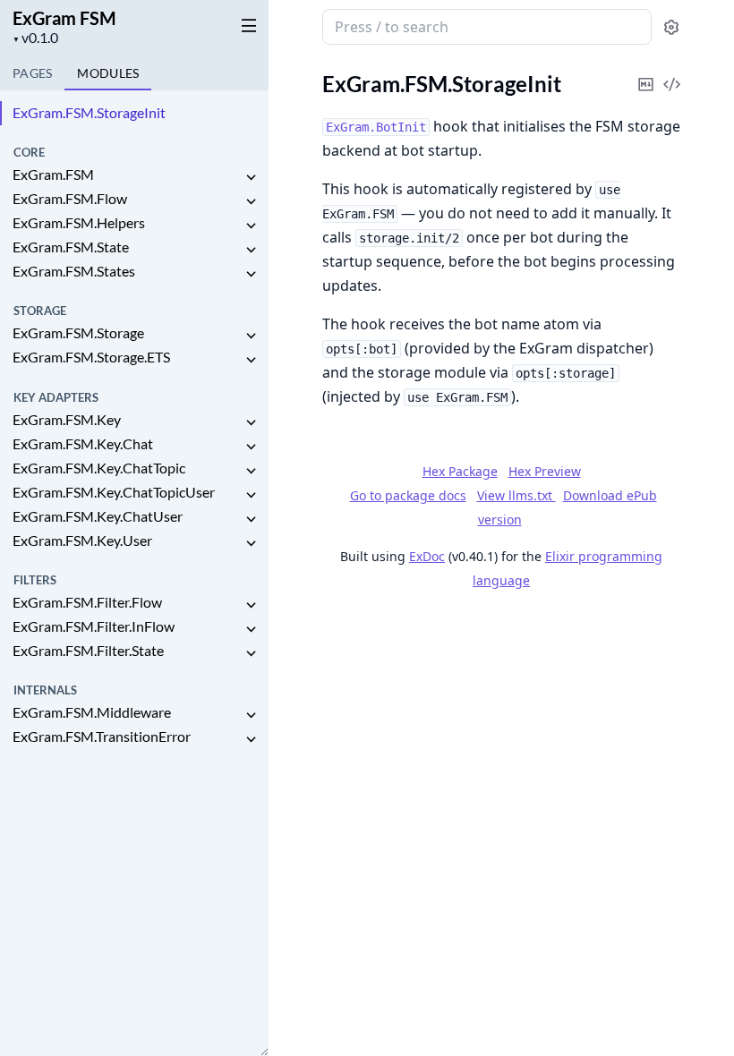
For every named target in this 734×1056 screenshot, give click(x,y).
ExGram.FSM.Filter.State (88, 650)
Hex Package (460, 471)
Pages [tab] (32, 73)
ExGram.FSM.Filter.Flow (87, 601)
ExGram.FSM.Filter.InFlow (94, 625)
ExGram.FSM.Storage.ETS (91, 356)
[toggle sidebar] (245, 25)
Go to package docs (408, 496)
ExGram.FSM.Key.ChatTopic (99, 467)
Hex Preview (544, 471)
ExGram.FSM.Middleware (92, 711)
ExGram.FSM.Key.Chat (83, 443)
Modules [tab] (108, 73)
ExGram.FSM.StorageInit (89, 112)
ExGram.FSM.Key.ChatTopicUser (114, 491)
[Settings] (671, 27)
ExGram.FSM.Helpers (79, 222)
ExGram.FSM (53, 174)
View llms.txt (516, 495)
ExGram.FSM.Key (67, 419)
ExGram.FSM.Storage (78, 332)
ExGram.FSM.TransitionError (102, 736)
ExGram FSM (64, 18)
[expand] (251, 177)
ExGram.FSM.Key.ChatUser (98, 515)
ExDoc (427, 556)
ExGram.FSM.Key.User (82, 540)
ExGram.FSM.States (74, 270)
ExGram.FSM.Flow (70, 198)
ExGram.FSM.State (71, 246)
